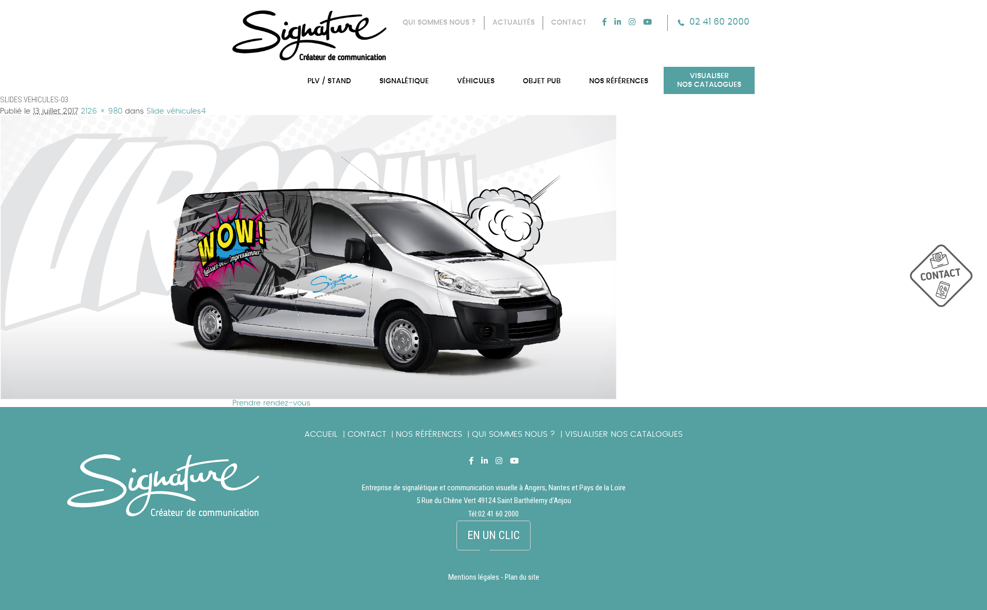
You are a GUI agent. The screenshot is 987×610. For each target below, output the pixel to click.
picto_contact (948, 281)
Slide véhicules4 (176, 111)
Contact (367, 434)
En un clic (493, 535)
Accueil (321, 434)
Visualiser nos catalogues (624, 434)
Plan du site (522, 577)
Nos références (429, 434)
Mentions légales (473, 577)
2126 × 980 (101, 111)
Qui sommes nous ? (513, 434)
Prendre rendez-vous (271, 403)
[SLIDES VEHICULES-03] (308, 119)
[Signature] (309, 35)
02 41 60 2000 (719, 21)
